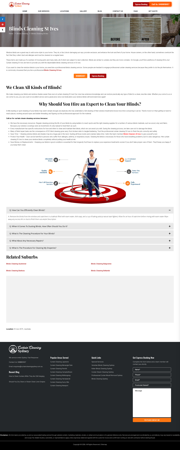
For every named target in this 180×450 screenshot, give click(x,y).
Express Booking (141, 4)
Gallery (83, 11)
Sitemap (104, 444)
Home (24, 11)
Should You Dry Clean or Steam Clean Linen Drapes (27, 382)
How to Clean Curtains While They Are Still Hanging (26, 376)
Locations (64, 11)
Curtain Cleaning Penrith (58, 369)
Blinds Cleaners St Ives (132, 134)
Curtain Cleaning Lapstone (59, 362)
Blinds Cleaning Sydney (100, 379)
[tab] (90, 210)
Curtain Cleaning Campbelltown (61, 372)
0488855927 (80, 76)
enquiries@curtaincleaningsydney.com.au (28, 366)
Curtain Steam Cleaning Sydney (103, 372)
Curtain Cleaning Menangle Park (61, 365)
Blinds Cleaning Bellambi (100, 271)
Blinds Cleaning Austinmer (16, 264)
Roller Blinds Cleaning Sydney (102, 369)
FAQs (136, 11)
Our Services (43, 11)
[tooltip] (2, 19)
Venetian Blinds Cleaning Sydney (103, 365)
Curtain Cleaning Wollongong (60, 375)
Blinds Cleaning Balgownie (101, 264)
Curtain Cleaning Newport (59, 386)
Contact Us (118, 11)
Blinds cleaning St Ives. (53, 70)
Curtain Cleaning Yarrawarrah (60, 379)
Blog (100, 11)
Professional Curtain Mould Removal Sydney (107, 375)
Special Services (98, 362)
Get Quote (153, 11)
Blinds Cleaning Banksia (15, 271)
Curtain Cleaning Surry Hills (59, 382)
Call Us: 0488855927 (160, 4)
